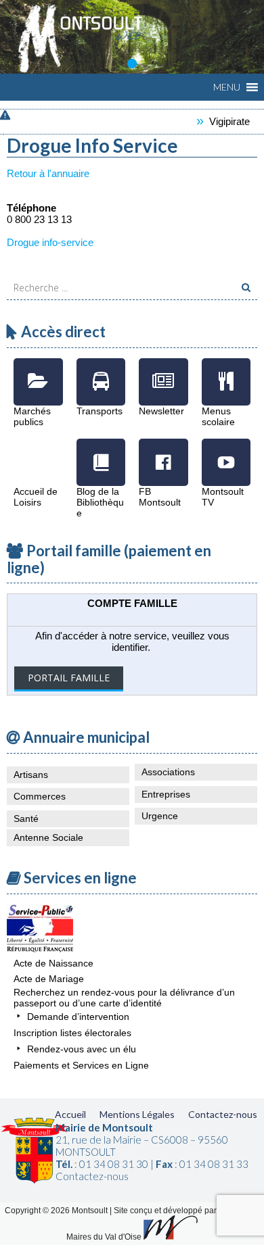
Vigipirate (221, 121)
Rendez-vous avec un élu (81, 1049)
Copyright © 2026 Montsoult (57, 1210)
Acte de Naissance (53, 963)
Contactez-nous (222, 1114)
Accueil (70, 1114)
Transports (101, 371)
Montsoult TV (226, 452)
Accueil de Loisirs (38, 452)
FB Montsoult (163, 452)
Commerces (40, 796)
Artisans (31, 774)
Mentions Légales (137, 1114)
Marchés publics (38, 371)
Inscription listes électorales (72, 1032)
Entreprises (165, 794)
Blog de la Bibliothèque (101, 452)
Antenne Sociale (48, 837)
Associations (168, 771)
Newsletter (163, 371)
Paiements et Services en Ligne (81, 1065)
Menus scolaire (226, 371)
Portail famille (69, 677)
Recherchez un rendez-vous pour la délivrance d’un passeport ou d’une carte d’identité (124, 997)
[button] (226, 87)
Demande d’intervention (78, 1016)
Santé (26, 818)
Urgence (159, 815)
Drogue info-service (50, 242)
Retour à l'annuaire (48, 173)
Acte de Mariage (49, 978)
